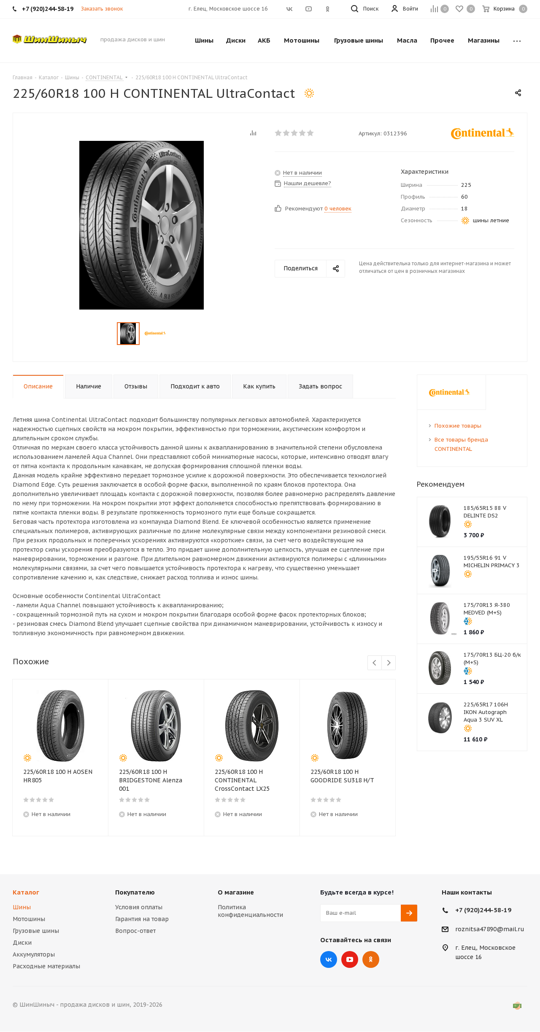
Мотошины (29, 919)
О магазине (236, 892)
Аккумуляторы (34, 954)
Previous (375, 663)
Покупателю (135, 892)
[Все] (517, 40)
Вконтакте (328, 959)
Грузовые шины (36, 931)
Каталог (26, 892)
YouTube (349, 959)
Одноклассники (370, 959)
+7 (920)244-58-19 (483, 910)
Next (389, 663)
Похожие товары (458, 425)
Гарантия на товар (142, 919)
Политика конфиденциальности (250, 911)
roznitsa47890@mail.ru (489, 929)
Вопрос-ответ (135, 931)
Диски (22, 942)
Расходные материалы (46, 966)
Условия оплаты (138, 907)
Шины (22, 907)
